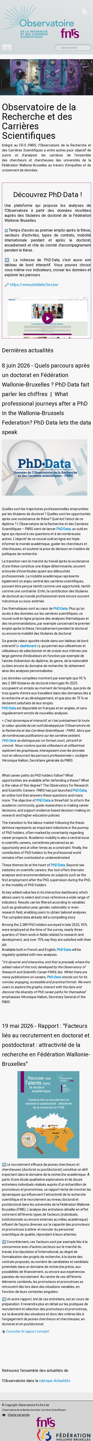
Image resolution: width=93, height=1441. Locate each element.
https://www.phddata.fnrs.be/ (34, 284)
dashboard (28, 646)
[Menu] (7, 47)
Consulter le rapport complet (27, 1331)
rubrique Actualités (54, 1380)
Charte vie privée (19, 1415)
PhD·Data (64, 529)
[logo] (40, 22)
